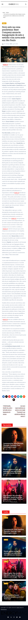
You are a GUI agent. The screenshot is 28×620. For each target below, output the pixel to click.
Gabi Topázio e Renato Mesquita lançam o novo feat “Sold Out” (14, 597)
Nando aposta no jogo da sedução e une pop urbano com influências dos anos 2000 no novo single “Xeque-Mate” (13, 473)
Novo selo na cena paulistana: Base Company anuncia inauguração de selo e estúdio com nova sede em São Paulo (13, 34)
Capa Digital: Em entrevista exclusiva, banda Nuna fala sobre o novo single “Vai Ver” (13, 497)
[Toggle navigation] (2, 4)
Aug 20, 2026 (8, 501)
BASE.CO (5, 64)
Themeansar (4, 609)
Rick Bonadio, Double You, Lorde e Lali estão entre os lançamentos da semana (7, 410)
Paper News (19, 607)
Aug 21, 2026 (8, 449)
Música (4, 23)
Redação (8, 44)
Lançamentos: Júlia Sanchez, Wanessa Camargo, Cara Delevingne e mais (13, 445)
